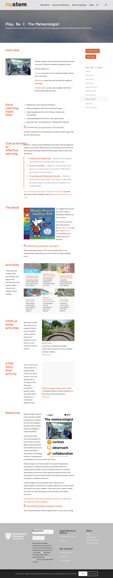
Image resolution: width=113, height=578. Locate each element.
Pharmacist (89, 103)
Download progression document (45, 127)
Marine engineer (90, 95)
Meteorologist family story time (56, 388)
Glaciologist (89, 83)
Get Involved (64, 556)
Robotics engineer (91, 107)
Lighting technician (91, 87)
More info (93, 573)
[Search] (97, 5)
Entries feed (91, 537)
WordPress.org (92, 543)
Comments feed (93, 540)
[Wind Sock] (58, 330)
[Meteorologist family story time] (58, 374)
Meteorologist (90, 99)
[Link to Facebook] (105, 5)
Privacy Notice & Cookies (68, 537)
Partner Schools (65, 560)
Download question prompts (43, 246)
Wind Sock (47, 343)
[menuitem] (45, 5)
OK (83, 573)
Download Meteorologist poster (45, 506)
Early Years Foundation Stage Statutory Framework (43, 191)
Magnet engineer (90, 91)
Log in (89, 534)
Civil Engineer (89, 75)
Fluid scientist (89, 79)
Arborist (88, 71)
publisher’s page (65, 228)
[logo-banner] (16, 5)
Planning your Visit (66, 552)
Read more (46, 355)
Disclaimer (63, 540)
